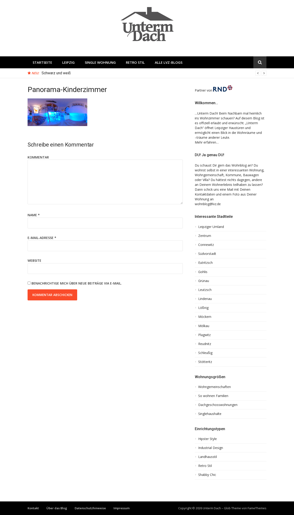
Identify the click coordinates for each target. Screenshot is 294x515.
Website (34, 260)
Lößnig (203, 308)
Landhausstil (207, 457)
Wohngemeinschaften (214, 387)
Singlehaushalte (209, 414)
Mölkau (203, 326)
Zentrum (204, 236)
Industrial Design (210, 448)
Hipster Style (207, 439)
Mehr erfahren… (207, 142)
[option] (154, 73)
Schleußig (205, 353)
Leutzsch (205, 290)
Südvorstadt (207, 254)
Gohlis (202, 272)
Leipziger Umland (211, 227)
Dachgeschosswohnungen (217, 405)
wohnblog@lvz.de (208, 204)
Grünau (203, 281)
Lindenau (205, 299)
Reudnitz (204, 344)
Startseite (42, 62)
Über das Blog (56, 508)
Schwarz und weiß (56, 73)
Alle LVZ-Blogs (168, 62)
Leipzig (68, 62)
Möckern (204, 317)
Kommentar (38, 157)
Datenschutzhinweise (90, 508)
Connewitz (206, 245)
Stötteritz (205, 362)
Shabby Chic (207, 475)
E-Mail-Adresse (42, 238)
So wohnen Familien (213, 396)
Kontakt (33, 508)
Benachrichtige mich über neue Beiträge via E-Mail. (76, 283)
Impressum (121, 508)
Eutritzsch (205, 263)
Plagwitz (204, 335)
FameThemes (257, 508)
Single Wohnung (100, 62)
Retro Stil (135, 62)
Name (34, 215)
